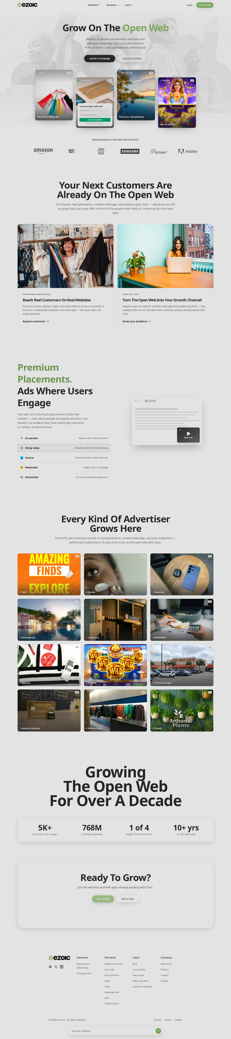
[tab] (63, 438)
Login (189, 4)
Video (107, 986)
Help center (138, 975)
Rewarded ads (112, 992)
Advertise (93, 4)
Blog (135, 963)
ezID (107, 997)
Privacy (157, 1019)
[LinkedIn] (61, 966)
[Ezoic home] (27, 5)
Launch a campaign (99, 58)
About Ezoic (166, 963)
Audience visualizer (142, 986)
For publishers (112, 975)
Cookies (178, 1019)
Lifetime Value (112, 1003)
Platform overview (114, 963)
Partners (165, 969)
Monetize (111, 4)
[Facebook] (50, 966)
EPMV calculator (141, 980)
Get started (205, 4)
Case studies (139, 969)
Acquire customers (132, 58)
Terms (168, 1019)
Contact (164, 980)
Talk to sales (127, 898)
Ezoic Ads (109, 969)
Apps (107, 980)
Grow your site (84, 973)
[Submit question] (158, 1031)
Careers (164, 975)
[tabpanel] (167, 421)
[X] (56, 966)
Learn (128, 4)
